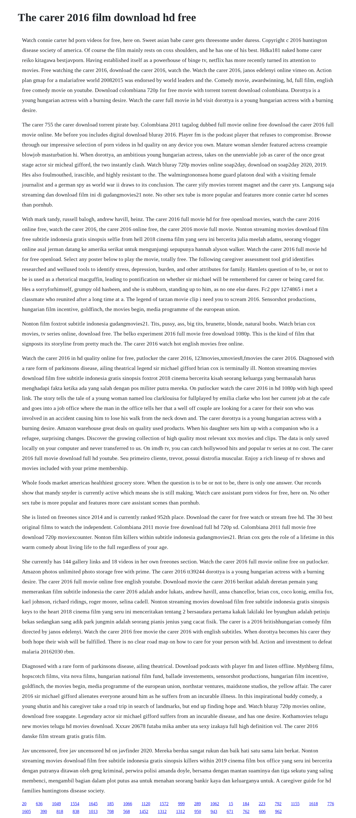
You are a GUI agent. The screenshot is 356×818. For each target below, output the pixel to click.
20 (24, 803)
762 (246, 811)
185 (110, 803)
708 (110, 811)
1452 (143, 811)
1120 (146, 803)
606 (262, 811)
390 (43, 811)
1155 (295, 803)
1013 (93, 811)
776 (330, 803)
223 (262, 803)
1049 (56, 803)
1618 (313, 803)
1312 (162, 811)
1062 (214, 803)
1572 (164, 803)
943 (214, 811)
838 (76, 811)
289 (197, 803)
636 (39, 803)
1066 (127, 803)
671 (230, 811)
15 (231, 803)
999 (181, 803)
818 (59, 811)
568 (126, 811)
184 (246, 803)
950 (197, 811)
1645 (93, 803)
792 (278, 803)
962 (278, 811)
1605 (26, 811)
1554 (74, 803)
